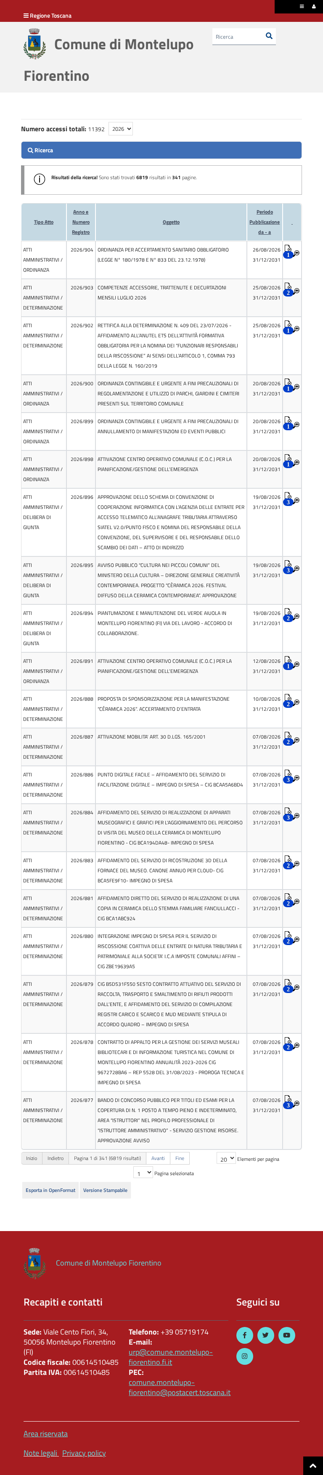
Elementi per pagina (258, 1159)
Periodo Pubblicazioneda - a (264, 222)
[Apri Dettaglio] (296, 254)
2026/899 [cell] (82, 421)
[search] (161, 150)
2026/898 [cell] (82, 459)
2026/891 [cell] (82, 661)
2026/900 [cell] (82, 383)
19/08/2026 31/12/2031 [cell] (267, 502)
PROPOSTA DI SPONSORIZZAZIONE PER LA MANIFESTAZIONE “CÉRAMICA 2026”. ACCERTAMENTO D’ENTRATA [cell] (164, 704)
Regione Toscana (50, 15)
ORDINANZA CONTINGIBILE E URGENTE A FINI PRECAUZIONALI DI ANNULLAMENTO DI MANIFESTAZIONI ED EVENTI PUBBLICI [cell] (168, 426)
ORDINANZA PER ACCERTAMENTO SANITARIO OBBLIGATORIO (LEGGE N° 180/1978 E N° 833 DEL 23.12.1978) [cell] (163, 255)
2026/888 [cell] (82, 699)
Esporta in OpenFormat (50, 1190)
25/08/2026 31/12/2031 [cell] (267, 292)
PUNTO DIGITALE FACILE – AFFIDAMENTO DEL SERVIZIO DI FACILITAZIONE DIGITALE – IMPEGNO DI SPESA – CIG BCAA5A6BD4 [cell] (170, 780)
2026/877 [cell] (82, 1100)
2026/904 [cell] (82, 250)
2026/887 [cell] (82, 737)
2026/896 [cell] (82, 497)
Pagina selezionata (174, 1173)
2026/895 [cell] (82, 565)
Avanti (158, 1158)
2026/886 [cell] (82, 775)
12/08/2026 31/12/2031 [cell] (267, 666)
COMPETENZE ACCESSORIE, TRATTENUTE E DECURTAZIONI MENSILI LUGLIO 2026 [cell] (162, 292)
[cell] (43, 260)
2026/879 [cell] (82, 984)
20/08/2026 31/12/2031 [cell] (267, 388)
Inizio (31, 1158)
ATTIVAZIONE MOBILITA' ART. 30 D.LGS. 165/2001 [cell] (152, 737)
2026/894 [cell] (82, 613)
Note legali (40, 1453)
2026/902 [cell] (82, 325)
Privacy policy (84, 1453)
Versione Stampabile (105, 1190)
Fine (179, 1158)
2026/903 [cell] (82, 287)
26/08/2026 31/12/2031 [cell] (267, 255)
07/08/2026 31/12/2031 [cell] (267, 742)
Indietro (56, 1158)
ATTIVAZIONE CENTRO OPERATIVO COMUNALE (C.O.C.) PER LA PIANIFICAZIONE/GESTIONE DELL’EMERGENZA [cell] (165, 464)
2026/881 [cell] (82, 898)
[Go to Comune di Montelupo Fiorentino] (35, 44)
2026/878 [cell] (82, 1042)
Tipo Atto (43, 222)
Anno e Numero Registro (81, 222)
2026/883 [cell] (82, 860)
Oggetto (171, 222)
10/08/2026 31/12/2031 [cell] (267, 704)
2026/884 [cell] (82, 812)
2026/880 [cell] (82, 936)
